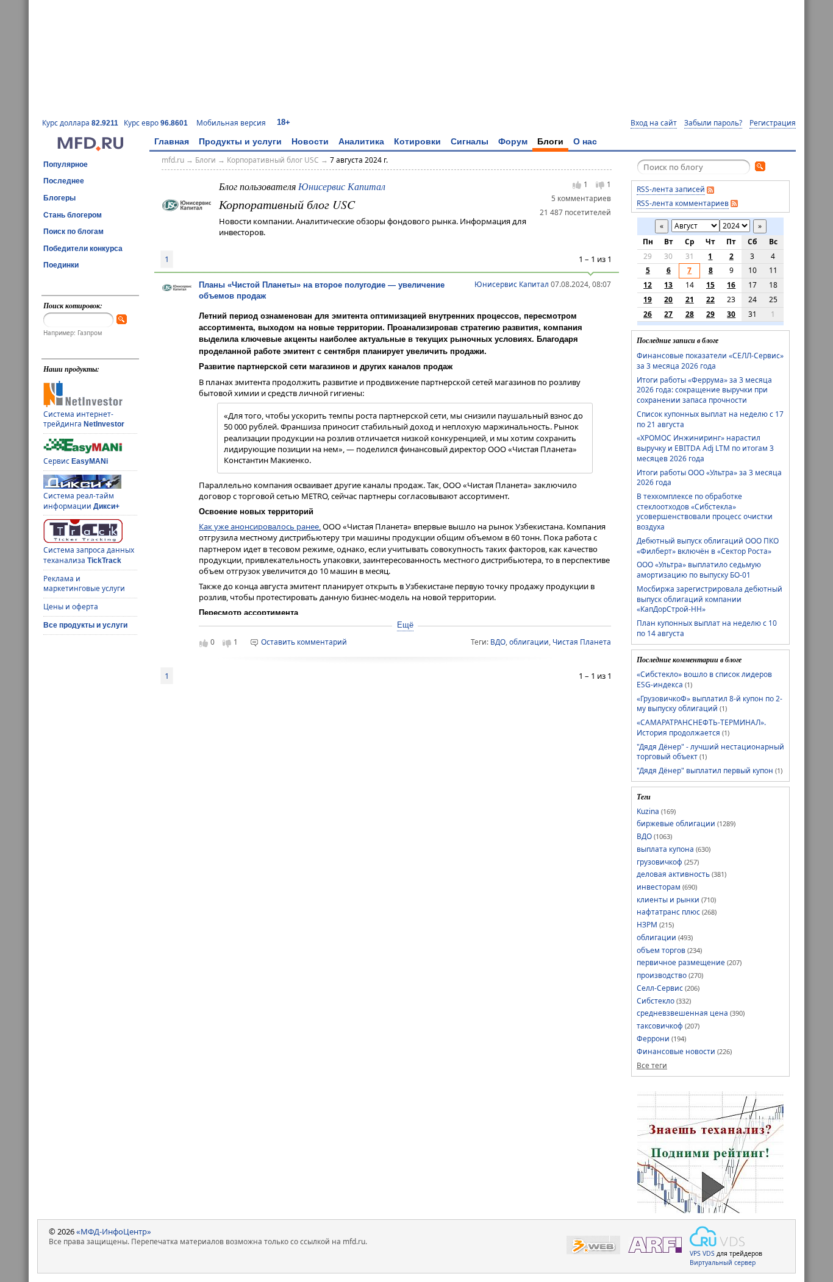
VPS (695, 1253)
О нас (585, 141)
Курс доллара (80, 123)
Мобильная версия (231, 123)
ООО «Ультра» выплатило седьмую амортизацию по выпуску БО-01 (699, 569)
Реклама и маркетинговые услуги (84, 583)
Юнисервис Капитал (341, 186)
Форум (512, 141)
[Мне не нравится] (600, 185)
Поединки (61, 265)
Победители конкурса (83, 248)
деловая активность (673, 874)
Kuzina (648, 811)
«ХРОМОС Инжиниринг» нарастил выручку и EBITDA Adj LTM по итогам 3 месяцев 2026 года (705, 448)
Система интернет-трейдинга (83, 419)
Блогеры (59, 198)
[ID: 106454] (186, 204)
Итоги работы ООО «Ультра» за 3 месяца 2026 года (709, 477)
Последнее (63, 181)
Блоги (550, 141)
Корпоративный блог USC (273, 160)
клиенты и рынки (668, 899)
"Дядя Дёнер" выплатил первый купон (705, 770)
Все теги (652, 1065)
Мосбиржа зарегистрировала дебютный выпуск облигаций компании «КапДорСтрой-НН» (709, 599)
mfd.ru (173, 160)
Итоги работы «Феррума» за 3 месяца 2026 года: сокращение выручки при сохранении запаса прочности (704, 390)
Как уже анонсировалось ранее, (260, 526)
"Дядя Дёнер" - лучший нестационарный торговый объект (710, 752)
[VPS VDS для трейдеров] (717, 1236)
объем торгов (661, 950)
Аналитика (361, 141)
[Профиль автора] (176, 289)
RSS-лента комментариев (683, 203)
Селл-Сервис (660, 988)
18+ (283, 122)
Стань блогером (72, 215)
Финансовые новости (676, 1051)
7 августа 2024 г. (359, 160)
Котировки (417, 141)
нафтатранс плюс (668, 912)
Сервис (75, 461)
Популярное (65, 164)
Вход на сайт (654, 123)
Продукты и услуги (240, 141)
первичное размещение (681, 962)
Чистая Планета (581, 642)
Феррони (653, 1038)
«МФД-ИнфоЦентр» (113, 1231)
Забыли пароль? (713, 123)
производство (662, 975)
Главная (171, 141)
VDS (709, 1253)
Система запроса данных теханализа (88, 555)
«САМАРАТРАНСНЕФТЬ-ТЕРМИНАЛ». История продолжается (701, 727)
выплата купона (665, 849)
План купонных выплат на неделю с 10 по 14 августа (707, 628)
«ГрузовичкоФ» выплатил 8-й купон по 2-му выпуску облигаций (709, 703)
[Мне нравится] (577, 184)
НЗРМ (647, 924)
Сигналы (469, 141)
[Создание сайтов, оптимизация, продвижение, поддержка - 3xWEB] (593, 1245)
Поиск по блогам (73, 231)
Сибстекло (655, 1001)
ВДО (498, 642)
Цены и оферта (70, 606)
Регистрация (772, 123)
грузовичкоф (659, 862)
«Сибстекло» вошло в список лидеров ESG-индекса (704, 679)
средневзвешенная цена (682, 1013)
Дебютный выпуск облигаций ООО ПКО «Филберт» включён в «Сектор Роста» (708, 546)
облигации (529, 642)
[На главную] (90, 148)
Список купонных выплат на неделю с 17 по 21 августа (710, 419)
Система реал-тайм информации (81, 500)
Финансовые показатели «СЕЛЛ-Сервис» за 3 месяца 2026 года (710, 360)
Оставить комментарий (304, 642)
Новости (310, 141)
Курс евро (156, 123)
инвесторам (659, 887)
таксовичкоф (660, 1026)
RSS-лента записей (671, 189)
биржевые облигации (676, 823)
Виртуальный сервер (723, 1262)
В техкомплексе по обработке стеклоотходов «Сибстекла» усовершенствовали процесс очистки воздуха (705, 511)
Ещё (405, 624)
